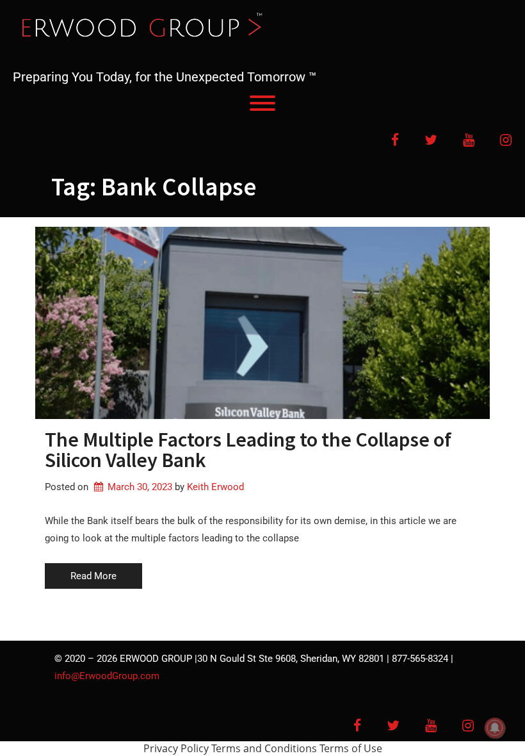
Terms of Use (350, 748)
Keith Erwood (215, 487)
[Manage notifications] (495, 728)
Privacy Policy (176, 748)
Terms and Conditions (264, 748)
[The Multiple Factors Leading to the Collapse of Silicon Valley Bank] (262, 323)
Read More (93, 576)
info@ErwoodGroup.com (106, 676)
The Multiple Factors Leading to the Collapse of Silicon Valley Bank (248, 450)
